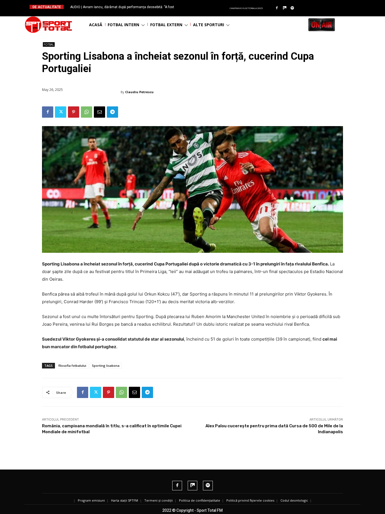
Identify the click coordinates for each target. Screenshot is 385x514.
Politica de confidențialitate (199, 500)
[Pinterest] (73, 112)
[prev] (197, 6)
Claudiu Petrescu (139, 92)
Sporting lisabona (106, 365)
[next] (206, 6)
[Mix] (285, 8)
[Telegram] (112, 112)
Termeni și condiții (158, 500)
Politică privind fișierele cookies (250, 500)
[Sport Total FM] (48, 24)
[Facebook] (277, 8)
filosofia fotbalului (72, 365)
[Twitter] (60, 112)
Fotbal (49, 44)
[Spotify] (293, 8)
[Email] (99, 112)
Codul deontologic (294, 500)
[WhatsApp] (86, 112)
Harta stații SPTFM (124, 500)
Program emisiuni (91, 500)
